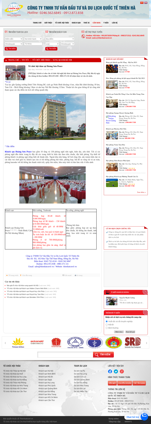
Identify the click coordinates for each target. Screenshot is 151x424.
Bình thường (113, 328)
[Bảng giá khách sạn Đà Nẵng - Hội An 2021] (112, 69)
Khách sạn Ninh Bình (47, 374)
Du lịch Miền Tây (80, 391)
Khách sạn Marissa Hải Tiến (116, 129)
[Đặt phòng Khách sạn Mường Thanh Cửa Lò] (112, 183)
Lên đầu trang (27, 275)
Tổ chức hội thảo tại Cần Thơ (15, 391)
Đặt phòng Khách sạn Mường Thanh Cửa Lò (122, 176)
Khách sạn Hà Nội (46, 371)
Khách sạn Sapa (45, 380)
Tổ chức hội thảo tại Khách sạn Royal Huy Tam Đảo (31, 294)
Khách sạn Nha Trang (47, 394)
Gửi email (68, 275)
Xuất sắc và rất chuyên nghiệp (120, 321)
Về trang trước (13, 275)
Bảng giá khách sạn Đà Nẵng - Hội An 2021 (121, 62)
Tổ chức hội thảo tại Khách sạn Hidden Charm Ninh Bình (33, 288)
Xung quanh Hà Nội (62, 60)
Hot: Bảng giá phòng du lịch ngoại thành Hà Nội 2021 (125, 78)
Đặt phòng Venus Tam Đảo (115, 145)
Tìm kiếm (105, 354)
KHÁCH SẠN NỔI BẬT (114, 59)
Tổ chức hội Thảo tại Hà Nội (14, 371)
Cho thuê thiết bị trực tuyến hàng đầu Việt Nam (38, 422)
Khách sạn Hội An (46, 377)
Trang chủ (13, 60)
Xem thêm (140, 192)
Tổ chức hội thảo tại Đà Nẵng (15, 380)
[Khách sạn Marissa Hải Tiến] (112, 135)
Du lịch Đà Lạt (79, 389)
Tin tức (25, 60)
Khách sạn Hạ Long (47, 383)
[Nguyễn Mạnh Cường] (111, 305)
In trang (79, 275)
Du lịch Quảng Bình (82, 380)
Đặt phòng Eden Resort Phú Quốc (118, 160)
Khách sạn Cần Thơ (47, 400)
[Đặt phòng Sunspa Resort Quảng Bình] (112, 119)
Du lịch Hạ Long (80, 374)
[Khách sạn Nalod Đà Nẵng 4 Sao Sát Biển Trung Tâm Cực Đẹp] (112, 103)
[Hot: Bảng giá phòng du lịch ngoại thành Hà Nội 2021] (112, 84)
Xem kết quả (130, 332)
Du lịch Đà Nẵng (80, 383)
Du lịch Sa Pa (79, 371)
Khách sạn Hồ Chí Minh (48, 397)
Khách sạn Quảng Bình (48, 389)
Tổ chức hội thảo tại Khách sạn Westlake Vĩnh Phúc (31, 297)
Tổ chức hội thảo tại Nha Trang (15, 386)
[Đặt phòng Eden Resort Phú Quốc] (112, 167)
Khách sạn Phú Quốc (47, 386)
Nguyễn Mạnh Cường (127, 298)
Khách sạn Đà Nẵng (47, 391)
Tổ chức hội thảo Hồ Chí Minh (15, 389)
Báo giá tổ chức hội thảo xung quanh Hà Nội (28, 285)
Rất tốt (111, 325)
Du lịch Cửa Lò (80, 377)
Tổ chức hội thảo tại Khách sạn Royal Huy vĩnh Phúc (32, 291)
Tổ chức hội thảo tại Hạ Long (14, 377)
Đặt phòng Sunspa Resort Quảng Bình (119, 113)
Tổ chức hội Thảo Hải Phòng (14, 383)
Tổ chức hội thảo (41, 60)
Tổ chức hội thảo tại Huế (13, 374)
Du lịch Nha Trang (81, 386)
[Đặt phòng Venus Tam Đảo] (112, 151)
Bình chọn (119, 332)
